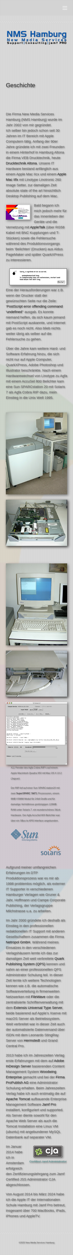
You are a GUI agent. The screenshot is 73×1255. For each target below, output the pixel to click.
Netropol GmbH (18, 942)
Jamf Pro (49, 1104)
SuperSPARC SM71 (26, 793)
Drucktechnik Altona (21, 163)
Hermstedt (32, 1040)
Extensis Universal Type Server (38, 1008)
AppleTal (36, 227)
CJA (52, 1179)
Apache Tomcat (18, 1099)
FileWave (38, 997)
